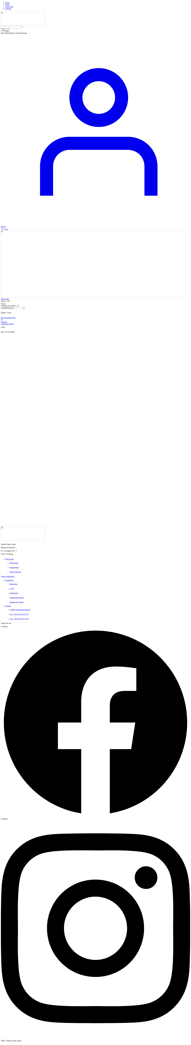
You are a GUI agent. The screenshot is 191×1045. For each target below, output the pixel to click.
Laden (7, 299)
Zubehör (4, 322)
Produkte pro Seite (7, 306)
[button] (4, 229)
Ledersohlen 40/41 (7, 324)
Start (2, 299)
